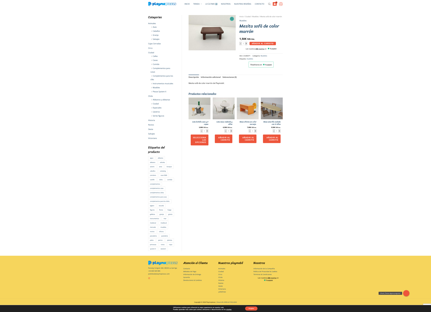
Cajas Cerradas (154, 43)
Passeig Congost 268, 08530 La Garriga (162, 268)
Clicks (150, 96)
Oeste (150, 129)
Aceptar (251, 308)
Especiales (157, 108)
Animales (152, 23)
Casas (155, 60)
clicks (161, 180)
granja (162, 214)
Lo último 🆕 (211, 4)
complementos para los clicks (159, 201)
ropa (170, 245)
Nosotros (226, 4)
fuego (169, 210)
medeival (153, 223)
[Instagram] (149, 278)
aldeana (160, 158)
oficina (161, 231)
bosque (169, 167)
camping (163, 171)
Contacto (259, 4)
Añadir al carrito (263, 43)
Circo (150, 48)
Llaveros (156, 112)
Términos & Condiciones (262, 274)
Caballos (156, 31)
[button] (232, 19)
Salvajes (156, 39)
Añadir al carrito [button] (224, 138)
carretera (153, 175)
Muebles (156, 87)
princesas (153, 245)
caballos (152, 171)
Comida (156, 64)
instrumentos (154, 218)
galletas (152, 214)
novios (152, 231)
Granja (155, 35)
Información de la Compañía (264, 268)
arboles (162, 162)
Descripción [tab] (194, 77)
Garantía (186, 277)
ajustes (228, 310)
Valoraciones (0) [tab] (229, 77)
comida (169, 180)
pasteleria (164, 236)
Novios (151, 125)
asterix (152, 167)
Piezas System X (159, 91)
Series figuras (158, 116)
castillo (152, 180)
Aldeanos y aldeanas (161, 99)
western (163, 249)
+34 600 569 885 (154, 271)
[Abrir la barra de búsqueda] (269, 4)
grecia (170, 214)
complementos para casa (158, 197)
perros (160, 240)
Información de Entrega (192, 274)
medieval (164, 223)
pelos (152, 240)
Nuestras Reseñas (242, 4)
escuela (161, 206)
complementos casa (156, 188)
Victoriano (152, 138)
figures (152, 210)
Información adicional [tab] (211, 77)
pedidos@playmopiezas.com (159, 274)
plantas (169, 240)
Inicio (187, 4)
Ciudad (151, 52)
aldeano (152, 162)
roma (162, 245)
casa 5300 (164, 175)
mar (165, 218)
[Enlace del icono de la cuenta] (281, 4)
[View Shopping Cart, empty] (275, 4)
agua (151, 158)
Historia (151, 120)
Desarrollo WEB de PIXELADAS (227, 302)
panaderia (153, 236)
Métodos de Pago (189, 271)
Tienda (196, 4)
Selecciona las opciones (199, 139)
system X (153, 249)
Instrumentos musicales (163, 83)
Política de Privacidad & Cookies (265, 271)
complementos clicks (157, 193)
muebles (163, 227)
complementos (155, 184)
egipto (152, 206)
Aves (155, 27)
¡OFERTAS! (222, 292)
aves (160, 167)
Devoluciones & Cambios (192, 280)
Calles (155, 56)
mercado (153, 227)
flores (161, 210)
